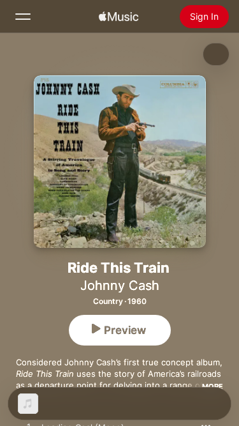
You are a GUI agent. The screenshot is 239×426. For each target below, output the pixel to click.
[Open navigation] (23, 17)
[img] (118, 16)
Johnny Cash (119, 285)
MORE (212, 386)
